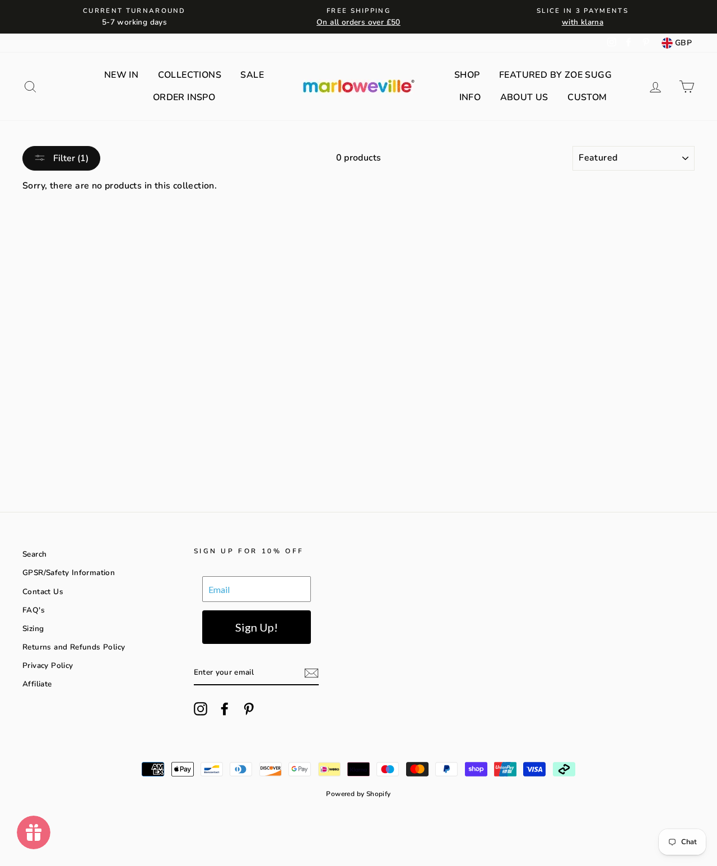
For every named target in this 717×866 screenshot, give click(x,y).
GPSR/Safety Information (68, 572)
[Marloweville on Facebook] (224, 709)
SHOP (467, 75)
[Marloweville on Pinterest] (248, 709)
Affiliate (37, 684)
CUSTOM (587, 97)
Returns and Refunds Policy (73, 647)
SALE (252, 75)
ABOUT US (524, 97)
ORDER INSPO (184, 97)
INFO (470, 97)
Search (34, 554)
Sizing (33, 628)
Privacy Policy (47, 665)
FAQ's (33, 610)
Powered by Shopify (358, 793)
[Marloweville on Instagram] (200, 709)
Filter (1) (70, 158)
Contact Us (42, 591)
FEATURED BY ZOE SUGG (555, 75)
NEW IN (121, 75)
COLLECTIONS (189, 75)
